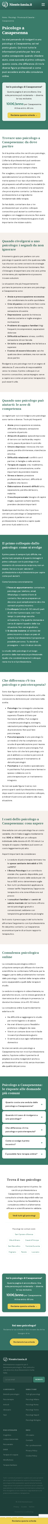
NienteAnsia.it (20, 4)
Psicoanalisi (8, 1444)
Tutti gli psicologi (33, 1394)
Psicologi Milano (32, 1399)
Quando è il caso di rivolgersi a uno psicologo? (21, 1117)
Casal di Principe (32, 1240)
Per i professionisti (33, 1445)
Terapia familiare (10, 1465)
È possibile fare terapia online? (21, 1154)
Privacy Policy (31, 1450)
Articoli (6, 1404)
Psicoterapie (8, 1399)
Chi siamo (30, 1435)
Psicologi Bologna (33, 1420)
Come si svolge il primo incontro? (17, 1142)
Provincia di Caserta (25, 17)
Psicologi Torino (32, 1410)
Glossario (7, 1410)
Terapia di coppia (10, 1455)
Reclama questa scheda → (24, 115)
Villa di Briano (14, 1240)
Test (5, 1415)
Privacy (16, 1507)
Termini (31, 1507)
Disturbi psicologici (11, 1394)
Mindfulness (8, 1460)
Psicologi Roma (32, 1404)
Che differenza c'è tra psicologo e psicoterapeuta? (20, 1130)
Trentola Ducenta (32, 1246)
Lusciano (35, 1252)
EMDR (5, 1449)
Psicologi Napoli (32, 1415)
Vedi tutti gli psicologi (24, 1215)
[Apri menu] (43, 4)
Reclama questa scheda (24, 1521)
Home (4, 17)
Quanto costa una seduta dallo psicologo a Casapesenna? (21, 1104)
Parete (24, 1252)
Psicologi (12, 17)
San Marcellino (14, 1246)
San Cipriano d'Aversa (24, 1234)
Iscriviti (39, 1379)
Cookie (24, 1507)
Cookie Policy (31, 1456)
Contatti (29, 1440)
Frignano (12, 1252)
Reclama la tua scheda (24, 1342)
